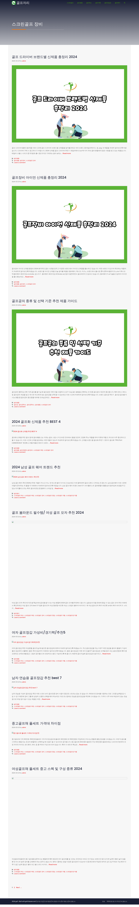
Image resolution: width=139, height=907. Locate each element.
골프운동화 (23, 450)
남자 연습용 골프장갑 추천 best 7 (37, 678)
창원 (103, 901)
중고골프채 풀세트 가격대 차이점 (36, 723)
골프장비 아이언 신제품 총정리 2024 (39, 177)
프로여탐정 (47, 901)
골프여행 (98, 3)
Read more (67, 153)
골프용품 (80, 3)
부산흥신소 (72, 901)
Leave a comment (20, 162)
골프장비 (22, 160)
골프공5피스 (30, 405)
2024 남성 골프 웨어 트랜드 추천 (36, 467)
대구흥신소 (65, 901)
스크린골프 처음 (60, 495)
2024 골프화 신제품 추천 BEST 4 (36, 421)
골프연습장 (107, 3)
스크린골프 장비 (31, 160)
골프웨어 (117, 3)
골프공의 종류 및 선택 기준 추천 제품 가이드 (44, 301)
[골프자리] (14, 3)
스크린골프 (70, 3)
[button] (124, 3)
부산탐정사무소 (56, 901)
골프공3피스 (22, 405)
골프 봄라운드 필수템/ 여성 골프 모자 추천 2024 (48, 512)
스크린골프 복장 (38, 450)
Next (19, 887)
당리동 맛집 (40, 901)
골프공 (16, 405)
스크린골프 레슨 (19, 495)
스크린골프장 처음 (71, 495)
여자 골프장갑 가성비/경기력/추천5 (38, 632)
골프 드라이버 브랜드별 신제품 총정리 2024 (44, 56)
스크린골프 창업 (50, 495)
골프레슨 (89, 3)
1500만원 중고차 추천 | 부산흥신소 (117, 901)
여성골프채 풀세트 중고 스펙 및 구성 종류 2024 (47, 768)
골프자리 (23, 3)
